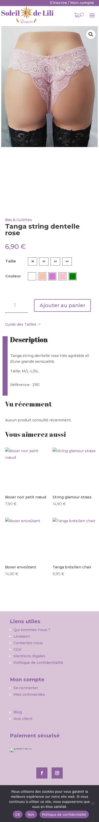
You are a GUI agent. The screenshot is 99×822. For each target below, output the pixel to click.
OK (17, 814)
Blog (17, 712)
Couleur (13, 276)
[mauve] (52, 276)
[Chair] (42, 276)
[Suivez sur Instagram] (57, 773)
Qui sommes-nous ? (32, 629)
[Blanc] (32, 276)
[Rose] (62, 276)
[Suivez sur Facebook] (41, 773)
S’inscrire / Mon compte (72, 3)
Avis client (22, 718)
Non (31, 814)
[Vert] (72, 276)
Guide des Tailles (20, 324)
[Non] (92, 803)
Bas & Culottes (18, 219)
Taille (10, 261)
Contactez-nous (28, 643)
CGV (17, 649)
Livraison (21, 636)
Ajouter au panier (62, 305)
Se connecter (25, 688)
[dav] (49, 86)
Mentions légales (29, 656)
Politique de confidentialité (38, 662)
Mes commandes (29, 694)
